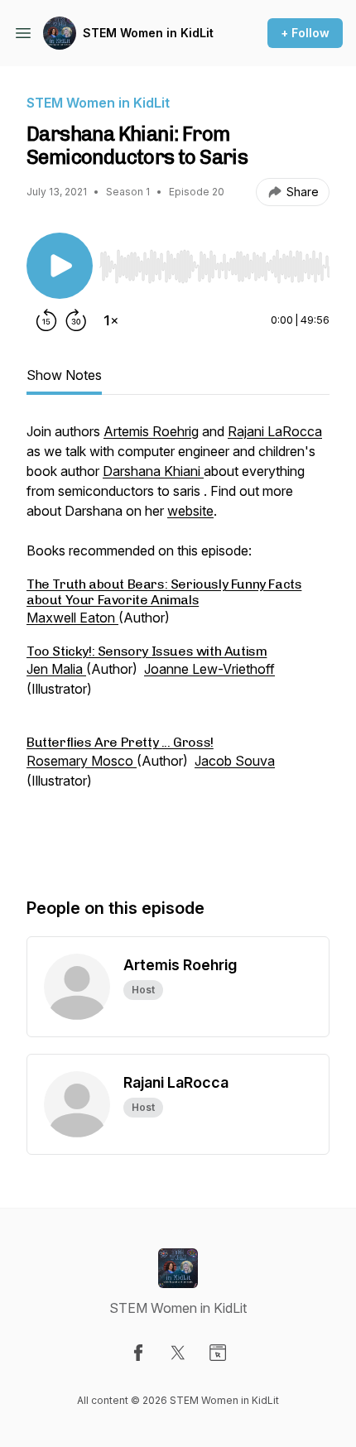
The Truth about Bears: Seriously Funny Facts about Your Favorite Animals (163, 591)
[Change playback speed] (110, 320)
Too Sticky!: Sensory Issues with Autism (146, 651)
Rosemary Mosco (81, 760)
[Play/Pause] (59, 266)
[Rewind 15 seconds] (46, 320)
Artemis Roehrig (151, 431)
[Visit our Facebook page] (138, 1352)
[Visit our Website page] (217, 1352)
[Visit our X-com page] (178, 1352)
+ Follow (305, 33)
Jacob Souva (235, 760)
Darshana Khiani (153, 471)
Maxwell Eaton (72, 617)
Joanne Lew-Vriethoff (209, 669)
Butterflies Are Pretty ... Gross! (120, 742)
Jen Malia (56, 669)
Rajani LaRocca (275, 431)
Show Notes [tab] (64, 375)
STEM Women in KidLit (148, 33)
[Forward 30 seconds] (76, 320)
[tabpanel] (178, 642)
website (190, 510)
